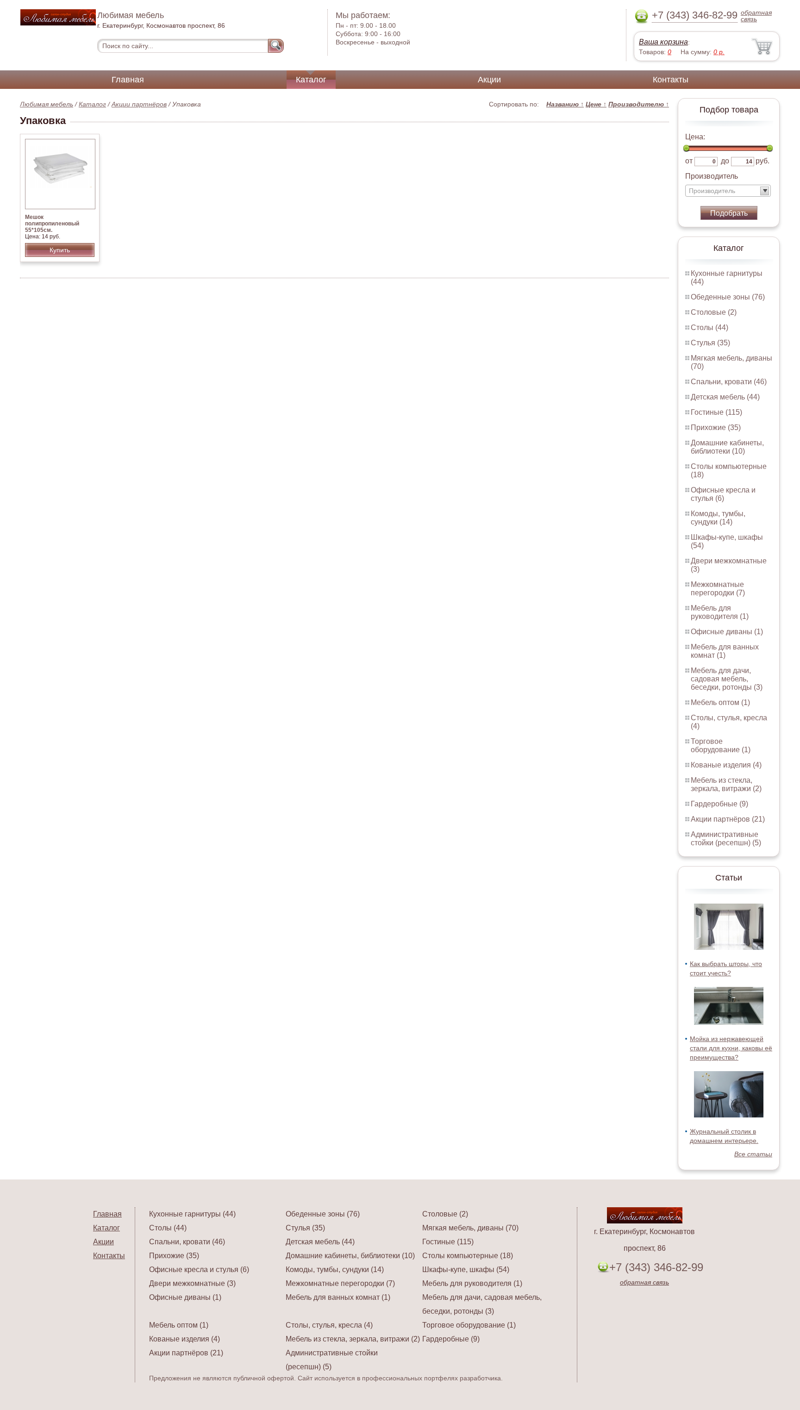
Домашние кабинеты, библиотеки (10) (727, 447)
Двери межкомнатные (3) (192, 1283)
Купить (60, 250)
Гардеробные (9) (719, 804)
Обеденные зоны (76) (728, 297)
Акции (489, 79)
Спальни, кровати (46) (729, 382)
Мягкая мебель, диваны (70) (470, 1228)
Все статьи (753, 1154)
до (725, 161)
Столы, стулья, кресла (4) (329, 1325)
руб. (762, 161)
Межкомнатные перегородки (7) (718, 588)
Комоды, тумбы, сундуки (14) (718, 518)
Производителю (638, 104)
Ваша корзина (663, 42)
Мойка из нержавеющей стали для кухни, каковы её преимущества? (731, 1048)
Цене (596, 104)
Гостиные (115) (716, 412)
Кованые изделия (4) (726, 765)
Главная (128, 79)
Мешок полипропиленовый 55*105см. (52, 223)
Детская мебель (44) (725, 397)
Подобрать (729, 213)
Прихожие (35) (716, 427)
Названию (565, 104)
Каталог (311, 79)
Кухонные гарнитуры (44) (192, 1214)
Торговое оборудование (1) (720, 745)
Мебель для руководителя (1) (720, 612)
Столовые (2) (714, 312)
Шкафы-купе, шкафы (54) (465, 1269)
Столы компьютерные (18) (467, 1256)
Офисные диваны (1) (727, 632)
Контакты (670, 79)
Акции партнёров (139, 104)
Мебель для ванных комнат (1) (725, 651)
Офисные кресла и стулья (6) (723, 494)
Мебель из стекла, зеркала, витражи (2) (726, 784)
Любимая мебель (46, 104)
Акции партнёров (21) (728, 819)
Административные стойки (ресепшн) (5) (726, 838)
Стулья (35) (710, 343)
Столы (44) (709, 327)
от (689, 161)
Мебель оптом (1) (720, 702)
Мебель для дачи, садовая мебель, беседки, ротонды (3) (726, 679)
